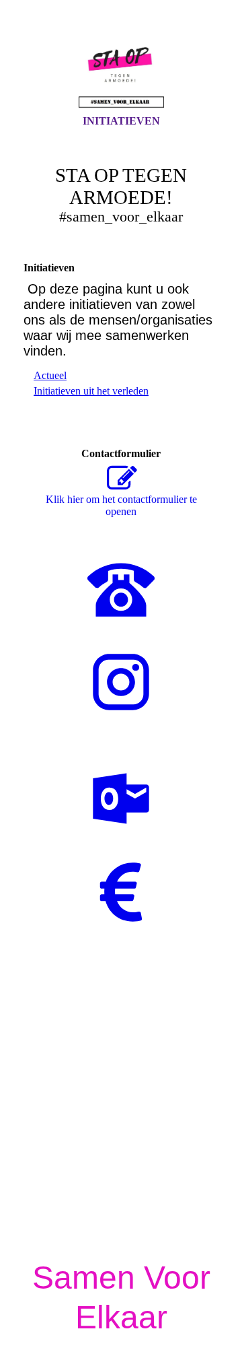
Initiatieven (121, 121)
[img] (121, 69)
